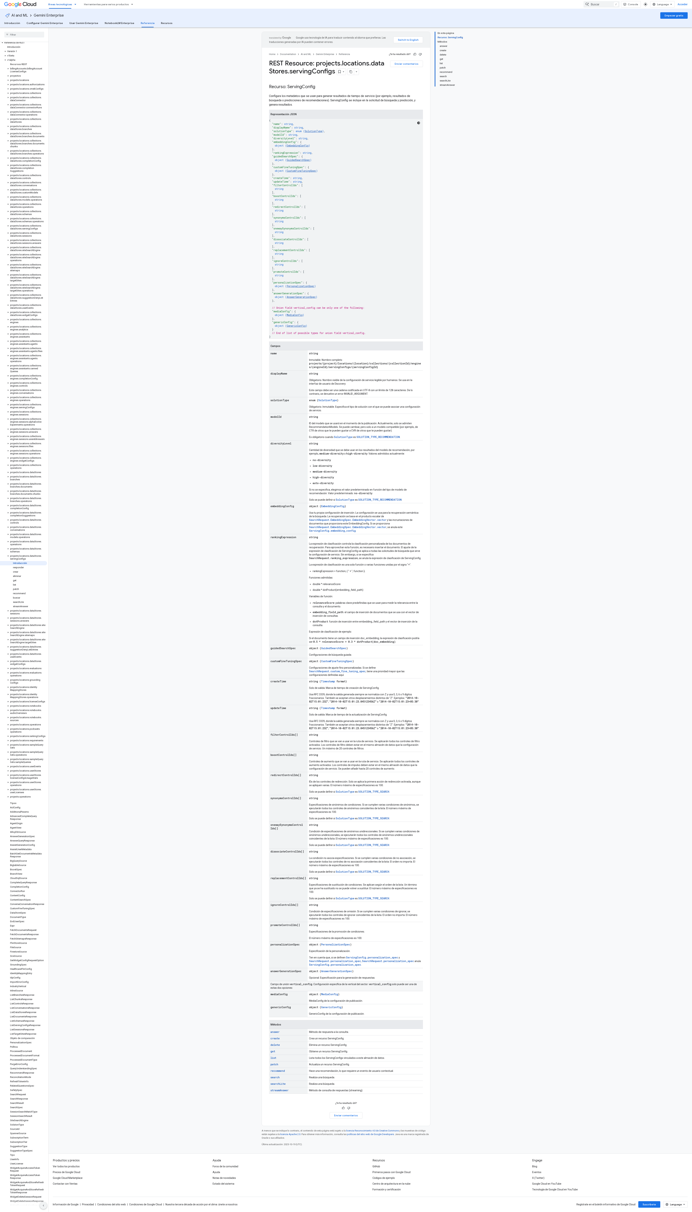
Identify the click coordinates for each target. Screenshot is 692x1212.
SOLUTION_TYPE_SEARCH (373, 791)
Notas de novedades (224, 1177)
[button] (23, 43)
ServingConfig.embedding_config (332, 530)
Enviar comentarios (406, 63)
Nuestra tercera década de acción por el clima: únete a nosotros (201, 1204)
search (275, 1077)
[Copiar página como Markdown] (351, 72)
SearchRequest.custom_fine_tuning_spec (337, 671)
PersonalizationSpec (300, 286)
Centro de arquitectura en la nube (391, 1183)
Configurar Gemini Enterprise (44, 23)
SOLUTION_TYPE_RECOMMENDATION (378, 437)
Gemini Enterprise (49, 15)
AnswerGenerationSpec (301, 297)
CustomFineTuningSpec (301, 170)
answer (275, 1032)
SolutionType (313, 131)
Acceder (683, 4)
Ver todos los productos (66, 1166)
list (273, 1058)
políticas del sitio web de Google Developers (370, 1134)
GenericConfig (296, 325)
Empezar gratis (674, 15)
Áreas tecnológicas (60, 4)
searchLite (278, 1083)
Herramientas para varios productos (106, 4)
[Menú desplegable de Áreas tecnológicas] (76, 4)
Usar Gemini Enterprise (83, 23)
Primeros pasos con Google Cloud (391, 1172)
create (275, 1038)
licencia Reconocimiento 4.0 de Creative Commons (372, 1130)
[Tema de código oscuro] (419, 123)
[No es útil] (420, 54)
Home (272, 54)
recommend (277, 1071)
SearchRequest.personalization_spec (335, 961)
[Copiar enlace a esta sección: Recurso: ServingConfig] (318, 87)
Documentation (288, 54)
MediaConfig (295, 315)
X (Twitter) (538, 1177)
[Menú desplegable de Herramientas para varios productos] (133, 4)
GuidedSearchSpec (298, 160)
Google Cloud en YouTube (546, 1183)
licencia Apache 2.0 (290, 1134)
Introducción (12, 23)
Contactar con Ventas (65, 1183)
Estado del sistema (223, 1183)
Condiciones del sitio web (111, 1204)
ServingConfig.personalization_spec (372, 957)
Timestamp (328, 681)
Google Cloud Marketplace (68, 1177)
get (272, 1051)
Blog (534, 1166)
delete (275, 1045)
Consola (633, 4)
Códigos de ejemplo (383, 1177)
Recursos (166, 23)
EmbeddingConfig (298, 145)
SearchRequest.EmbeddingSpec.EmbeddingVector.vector (347, 520)
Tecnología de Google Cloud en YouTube (555, 1189)
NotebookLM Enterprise (119, 23)
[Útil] (415, 54)
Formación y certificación (386, 1189)
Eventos (536, 1172)
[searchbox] (24, 34)
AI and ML (20, 15)
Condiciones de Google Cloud (145, 1204)
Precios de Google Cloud (66, 1172)
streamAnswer (279, 1090)
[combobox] (602, 4)
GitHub (376, 1166)
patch (274, 1064)
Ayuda (216, 1172)
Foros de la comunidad (225, 1166)
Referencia (147, 23)
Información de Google (66, 1204)
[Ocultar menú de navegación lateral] (43, 1205)
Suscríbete (649, 1204)
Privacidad (88, 1204)
